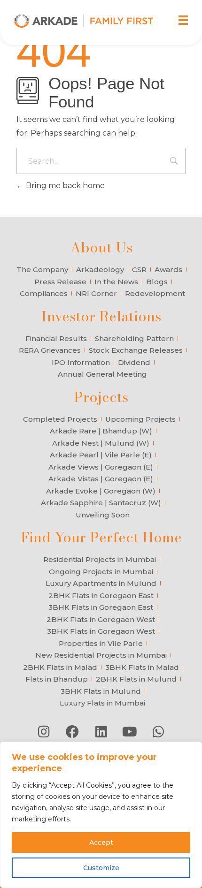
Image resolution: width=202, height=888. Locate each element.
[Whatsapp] (158, 732)
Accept (101, 842)
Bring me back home (64, 185)
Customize (101, 868)
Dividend (134, 362)
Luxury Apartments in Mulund (101, 583)
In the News (116, 281)
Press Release (60, 281)
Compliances (44, 293)
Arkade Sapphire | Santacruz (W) (101, 502)
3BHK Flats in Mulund (101, 691)
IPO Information (81, 362)
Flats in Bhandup (56, 679)
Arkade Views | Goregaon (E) (100, 467)
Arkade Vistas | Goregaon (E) (100, 478)
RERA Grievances (50, 350)
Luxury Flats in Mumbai (102, 702)
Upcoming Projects (140, 419)
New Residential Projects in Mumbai (101, 655)
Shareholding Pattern (134, 338)
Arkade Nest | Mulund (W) (100, 443)
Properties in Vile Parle (101, 643)
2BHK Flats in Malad (60, 667)
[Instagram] (44, 732)
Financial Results (56, 338)
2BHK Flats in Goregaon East (101, 595)
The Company (42, 269)
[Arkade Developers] (83, 21)
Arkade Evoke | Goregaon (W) (100, 490)
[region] (101, 815)
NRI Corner (96, 293)
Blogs (157, 281)
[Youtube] (130, 732)
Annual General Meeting (102, 374)
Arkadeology (100, 269)
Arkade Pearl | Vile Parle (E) (101, 454)
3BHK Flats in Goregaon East (100, 607)
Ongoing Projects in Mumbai (101, 571)
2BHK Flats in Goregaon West (101, 619)
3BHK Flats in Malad (142, 667)
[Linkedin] (101, 732)
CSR (139, 269)
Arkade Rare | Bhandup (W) (101, 430)
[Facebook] (72, 732)
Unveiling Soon (103, 514)
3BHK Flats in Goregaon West (101, 631)
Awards (168, 269)
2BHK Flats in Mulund (136, 679)
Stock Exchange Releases (136, 350)
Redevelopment (155, 293)
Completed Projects (60, 419)
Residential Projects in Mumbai (99, 559)
